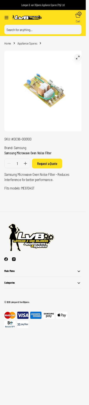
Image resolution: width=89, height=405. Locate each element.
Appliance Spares (27, 43)
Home (7, 43)
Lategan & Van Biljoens (20, 298)
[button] (6, 17)
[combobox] (42, 29)
